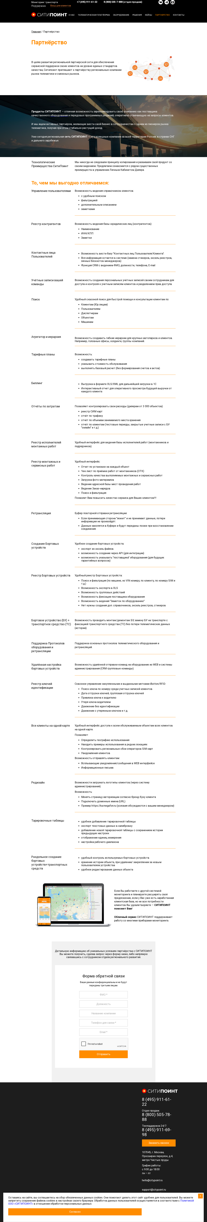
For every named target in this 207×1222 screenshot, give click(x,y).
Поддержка (38, 6)
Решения (137, 15)
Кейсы (148, 15)
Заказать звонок (159, 1142)
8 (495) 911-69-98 (156, 1132)
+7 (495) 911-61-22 (87, 2)
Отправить (103, 1054)
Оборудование (121, 15)
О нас (72, 15)
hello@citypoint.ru (152, 1180)
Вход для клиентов (60, 5)
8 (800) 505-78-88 (156, 1117)
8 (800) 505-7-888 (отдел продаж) (123, 2)
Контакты (178, 15)
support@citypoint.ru (154, 1189)
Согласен (75, 1211)
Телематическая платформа (94, 15)
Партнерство (162, 15)
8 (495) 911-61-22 (156, 1102)
